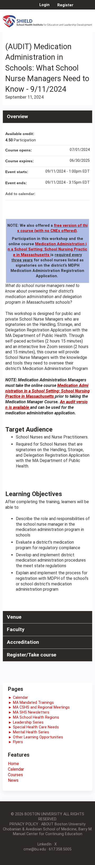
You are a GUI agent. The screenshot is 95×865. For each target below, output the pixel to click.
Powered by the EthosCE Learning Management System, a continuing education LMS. (73, 861)
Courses (15, 774)
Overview (17, 116)
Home (13, 763)
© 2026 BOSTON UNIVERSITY (36, 814)
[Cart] (79, 7)
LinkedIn (44, 844)
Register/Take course (31, 655)
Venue (14, 617)
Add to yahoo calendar (71, 193)
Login (44, 5)
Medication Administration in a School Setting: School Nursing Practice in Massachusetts (47, 249)
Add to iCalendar (78, 193)
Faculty (16, 629)
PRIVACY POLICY (24, 824)
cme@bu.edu (34, 849)
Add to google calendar (65, 193)
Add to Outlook (85, 193)
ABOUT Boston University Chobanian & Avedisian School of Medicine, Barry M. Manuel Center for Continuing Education (47, 829)
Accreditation (23, 642)
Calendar (16, 769)
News (13, 780)
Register (65, 5)
